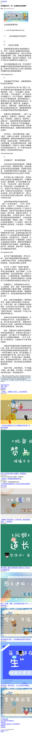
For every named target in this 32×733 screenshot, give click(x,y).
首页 (2, 720)
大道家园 (3, 724)
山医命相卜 (9, 724)
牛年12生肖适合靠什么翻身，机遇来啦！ (14, 473)
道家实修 (5, 720)
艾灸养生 (3, 727)
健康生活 (11, 720)
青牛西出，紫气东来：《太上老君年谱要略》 (15, 685)
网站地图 (2, 731)
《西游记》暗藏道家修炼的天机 (11, 479)
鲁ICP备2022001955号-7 (5, 730)
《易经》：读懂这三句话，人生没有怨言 (14, 392)
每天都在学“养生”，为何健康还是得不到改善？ (16, 639)
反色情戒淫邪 (16, 724)
